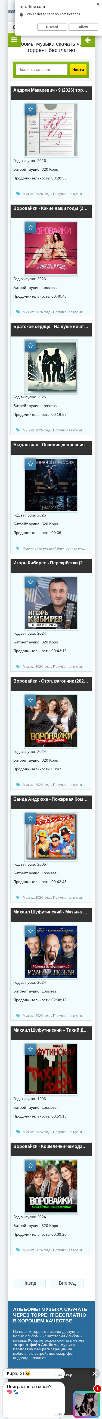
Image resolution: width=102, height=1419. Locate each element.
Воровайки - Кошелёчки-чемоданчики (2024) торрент (51, 1146)
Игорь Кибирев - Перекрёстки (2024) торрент (51, 563)
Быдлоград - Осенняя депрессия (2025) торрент (51, 444)
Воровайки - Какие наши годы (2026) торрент (51, 208)
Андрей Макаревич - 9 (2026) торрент (51, 90)
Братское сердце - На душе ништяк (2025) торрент (51, 326)
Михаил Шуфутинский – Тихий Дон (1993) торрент (51, 1030)
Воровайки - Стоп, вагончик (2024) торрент (51, 681)
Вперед (67, 1283)
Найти (78, 70)
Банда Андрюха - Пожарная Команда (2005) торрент (51, 799)
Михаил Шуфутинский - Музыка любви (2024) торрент (51, 912)
